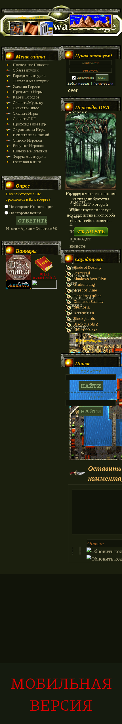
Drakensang (84, 284)
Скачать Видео (26, 107)
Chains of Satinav (88, 301)
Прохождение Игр (29, 124)
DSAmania (18, 267)
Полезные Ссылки (30, 151)
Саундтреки (89, 259)
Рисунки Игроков (28, 145)
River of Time (85, 290)
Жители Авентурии (31, 80)
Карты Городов (26, 97)
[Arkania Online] (18, 287)
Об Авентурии (26, 70)
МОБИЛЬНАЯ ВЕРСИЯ (61, 693)
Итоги (11, 228)
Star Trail (81, 273)
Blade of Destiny (87, 267)
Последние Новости (31, 64)
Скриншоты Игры (29, 129)
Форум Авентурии (29, 156)
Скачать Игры (25, 113)
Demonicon (83, 312)
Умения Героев (26, 86)
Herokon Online (87, 295)
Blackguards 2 (85, 324)
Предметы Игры (28, 91)
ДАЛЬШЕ (91, 230)
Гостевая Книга (27, 161)
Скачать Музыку (28, 102)
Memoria (81, 307)
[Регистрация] (31, 34)
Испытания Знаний (31, 134)
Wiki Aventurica (44, 267)
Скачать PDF (24, 118)
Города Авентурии (29, 75)
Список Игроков (27, 140)
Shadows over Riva (89, 278)
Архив (26, 228)
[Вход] (46, 34)
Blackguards (84, 318)
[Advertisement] (61, 652)
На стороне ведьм (25, 212)
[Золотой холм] (90, 188)
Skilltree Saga (85, 329)
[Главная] (17, 34)
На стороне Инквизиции (31, 206)
